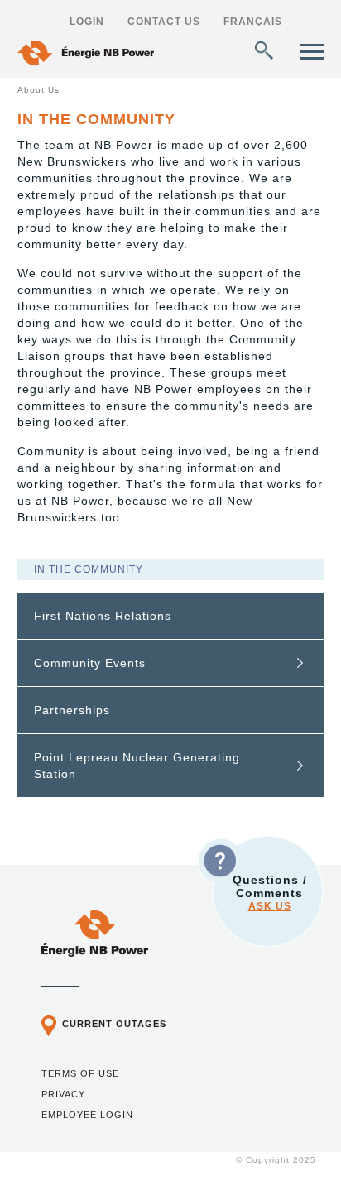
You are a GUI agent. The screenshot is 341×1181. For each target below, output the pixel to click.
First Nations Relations (102, 615)
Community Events (90, 663)
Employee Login (87, 1115)
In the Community (88, 569)
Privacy (63, 1094)
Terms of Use (80, 1073)
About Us (38, 89)
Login (87, 21)
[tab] (170, 616)
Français (252, 21)
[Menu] (312, 52)
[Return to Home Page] (85, 55)
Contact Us (163, 21)
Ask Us (269, 906)
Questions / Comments (270, 892)
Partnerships (72, 710)
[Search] (264, 50)
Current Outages (114, 1024)
